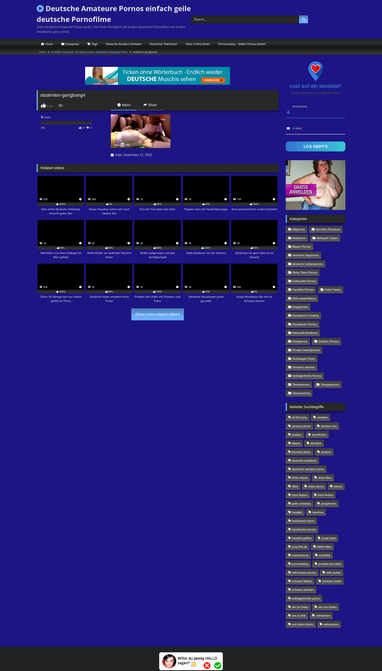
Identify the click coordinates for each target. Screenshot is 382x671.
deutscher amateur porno (308, 469)
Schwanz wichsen (303, 367)
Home (49, 44)
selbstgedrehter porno (306, 598)
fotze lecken (325, 494)
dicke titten (325, 477)
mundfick (324, 555)
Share (152, 105)
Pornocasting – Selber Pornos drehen (242, 44)
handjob (297, 512)
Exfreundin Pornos (304, 281)
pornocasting (300, 563)
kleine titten (324, 546)
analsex (297, 434)
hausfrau (318, 512)
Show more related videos (157, 314)
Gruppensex (300, 306)
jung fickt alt (299, 546)
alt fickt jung (299, 417)
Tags (94, 44)
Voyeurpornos (301, 393)
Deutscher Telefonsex (163, 44)
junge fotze (329, 538)
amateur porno (301, 426)
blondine (316, 443)
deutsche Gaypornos (305, 255)
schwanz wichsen (303, 589)
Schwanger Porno (303, 358)
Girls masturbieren (304, 298)
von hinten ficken (302, 624)
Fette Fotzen (333, 289)
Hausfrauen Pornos (304, 324)
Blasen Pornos (301, 246)
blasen (296, 443)
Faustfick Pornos (303, 289)
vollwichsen (323, 615)
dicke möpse (300, 477)
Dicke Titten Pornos (304, 272)
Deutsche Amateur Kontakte (123, 44)
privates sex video (330, 563)
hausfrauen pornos (304, 529)
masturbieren (300, 555)
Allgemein (298, 229)
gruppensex (328, 503)
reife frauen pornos (304, 572)
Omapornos (299, 341)
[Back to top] (369, 659)
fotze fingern (300, 494)
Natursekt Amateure (305, 332)
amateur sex (329, 426)
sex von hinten (327, 607)
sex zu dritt (299, 615)
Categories (72, 44)
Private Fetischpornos (306, 350)
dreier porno (316, 486)
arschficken (319, 434)
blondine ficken (301, 452)
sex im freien (300, 607)
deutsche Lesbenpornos (307, 263)
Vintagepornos (330, 384)
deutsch (326, 452)
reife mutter (333, 572)
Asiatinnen (299, 238)
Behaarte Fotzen (327, 238)
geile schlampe (301, 503)
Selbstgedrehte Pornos (306, 375)
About (125, 105)
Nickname (300, 106)
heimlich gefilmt (301, 538)
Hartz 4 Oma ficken (198, 44)
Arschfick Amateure (62, 52)
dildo (295, 486)
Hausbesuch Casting (305, 315)
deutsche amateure (304, 460)
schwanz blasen (302, 581)
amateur (322, 417)
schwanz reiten (331, 581)
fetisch (338, 486)
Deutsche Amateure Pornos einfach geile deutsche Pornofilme (114, 14)
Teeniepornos (301, 384)
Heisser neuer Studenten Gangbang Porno (103, 52)
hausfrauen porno (303, 520)
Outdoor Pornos (329, 341)
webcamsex (331, 624)
